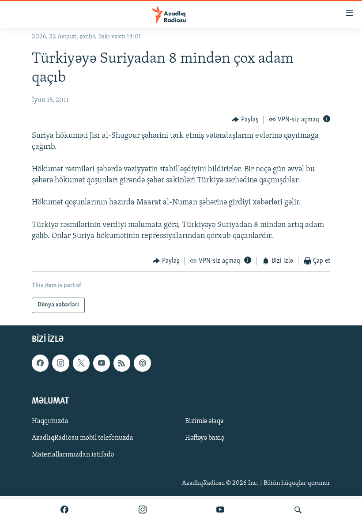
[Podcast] (142, 363)
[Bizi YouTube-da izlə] (220, 510)
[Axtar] (298, 510)
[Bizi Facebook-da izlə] (64, 510)
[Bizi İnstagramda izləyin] (142, 510)
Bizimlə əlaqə (204, 420)
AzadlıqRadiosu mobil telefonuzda (82, 438)
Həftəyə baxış (204, 438)
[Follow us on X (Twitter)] (81, 363)
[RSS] (121, 363)
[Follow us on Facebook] (40, 363)
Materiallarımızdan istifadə (73, 454)
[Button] (245, 119)
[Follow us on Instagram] (60, 363)
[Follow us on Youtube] (101, 363)
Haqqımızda (50, 420)
